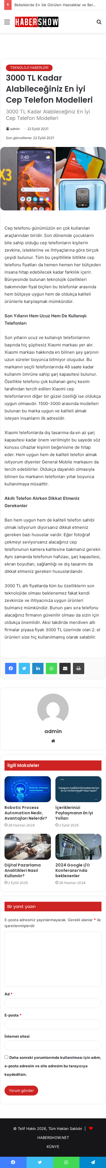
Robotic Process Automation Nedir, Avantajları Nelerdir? (26, 813)
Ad (8, 994)
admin (15, 129)
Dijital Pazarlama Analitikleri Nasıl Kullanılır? (23, 870)
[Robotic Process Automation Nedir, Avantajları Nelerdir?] (28, 789)
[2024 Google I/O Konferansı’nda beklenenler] (78, 847)
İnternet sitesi (17, 1036)
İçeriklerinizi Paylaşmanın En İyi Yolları (74, 813)
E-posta (13, 1015)
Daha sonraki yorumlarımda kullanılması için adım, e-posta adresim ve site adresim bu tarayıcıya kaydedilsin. (53, 1066)
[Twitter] (24, 668)
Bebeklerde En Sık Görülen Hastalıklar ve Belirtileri (58, 5)
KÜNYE (53, 1146)
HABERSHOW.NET (53, 1137)
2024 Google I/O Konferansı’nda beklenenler (72, 870)
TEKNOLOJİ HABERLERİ (29, 67)
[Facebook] (10, 668)
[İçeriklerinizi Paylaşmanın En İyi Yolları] (78, 789)
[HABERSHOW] (36, 21)
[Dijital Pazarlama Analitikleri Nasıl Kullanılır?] (28, 847)
